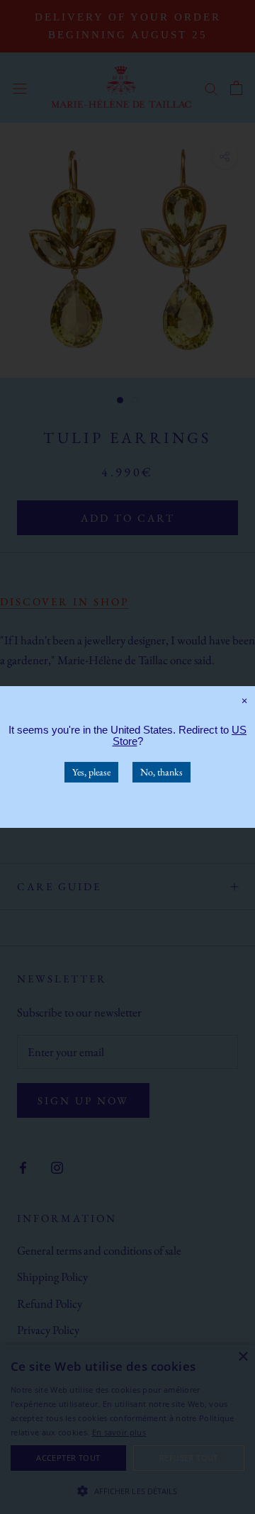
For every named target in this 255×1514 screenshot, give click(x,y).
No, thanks (161, 772)
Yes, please (91, 772)
